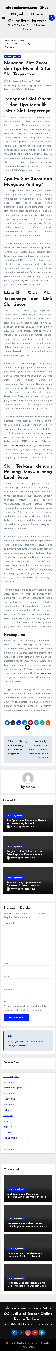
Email (7, 976)
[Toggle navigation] (3, 17)
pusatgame (9, 1082)
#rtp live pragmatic (16, 85)
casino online (10, 1138)
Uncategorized (12, 57)
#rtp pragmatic (33, 85)
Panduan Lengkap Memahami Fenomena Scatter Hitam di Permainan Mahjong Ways (23, 885)
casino (14, 445)
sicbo (6, 1110)
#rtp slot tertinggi (25, 89)
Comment (9, 923)
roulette (7, 1126)
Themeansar (27, 1347)
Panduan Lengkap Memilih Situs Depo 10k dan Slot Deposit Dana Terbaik (26, 1286)
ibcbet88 (8, 1115)
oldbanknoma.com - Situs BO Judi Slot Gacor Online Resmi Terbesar (27, 14)
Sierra (15, 81)
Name (7, 963)
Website (8, 989)
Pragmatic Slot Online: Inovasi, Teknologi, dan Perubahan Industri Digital (26, 854)
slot (5, 1143)
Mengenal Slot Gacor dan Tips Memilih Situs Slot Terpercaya (27, 69)
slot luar (7, 1132)
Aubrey (14, 826)
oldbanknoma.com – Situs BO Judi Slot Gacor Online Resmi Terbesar (28, 1313)
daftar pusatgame (12, 1087)
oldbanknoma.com (34, 1041)
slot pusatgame (11, 1076)
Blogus (43, 1343)
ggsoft (6, 1121)
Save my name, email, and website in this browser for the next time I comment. (25, 1008)
